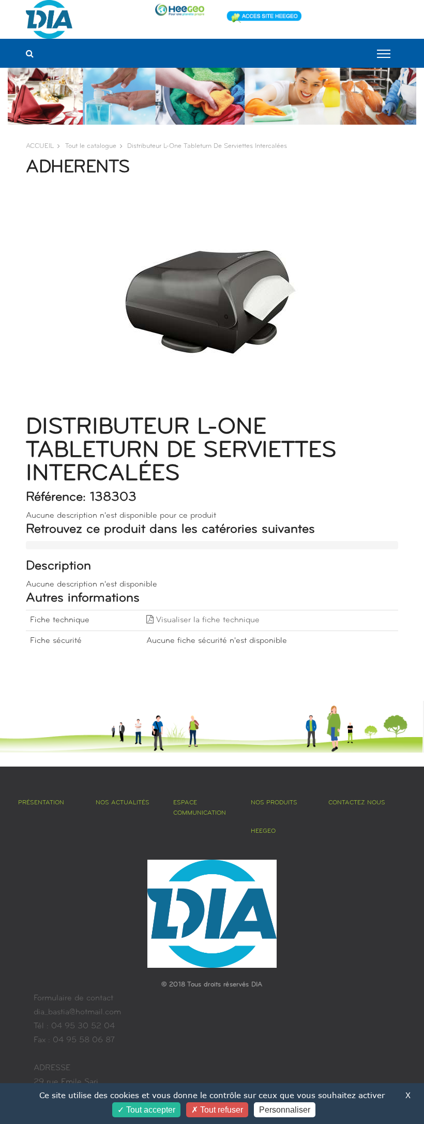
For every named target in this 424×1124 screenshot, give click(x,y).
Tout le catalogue (90, 146)
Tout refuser (220, 1109)
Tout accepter (149, 1109)
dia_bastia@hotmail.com (77, 1012)
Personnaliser (284, 1109)
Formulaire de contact (73, 998)
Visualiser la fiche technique (207, 620)
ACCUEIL (40, 146)
